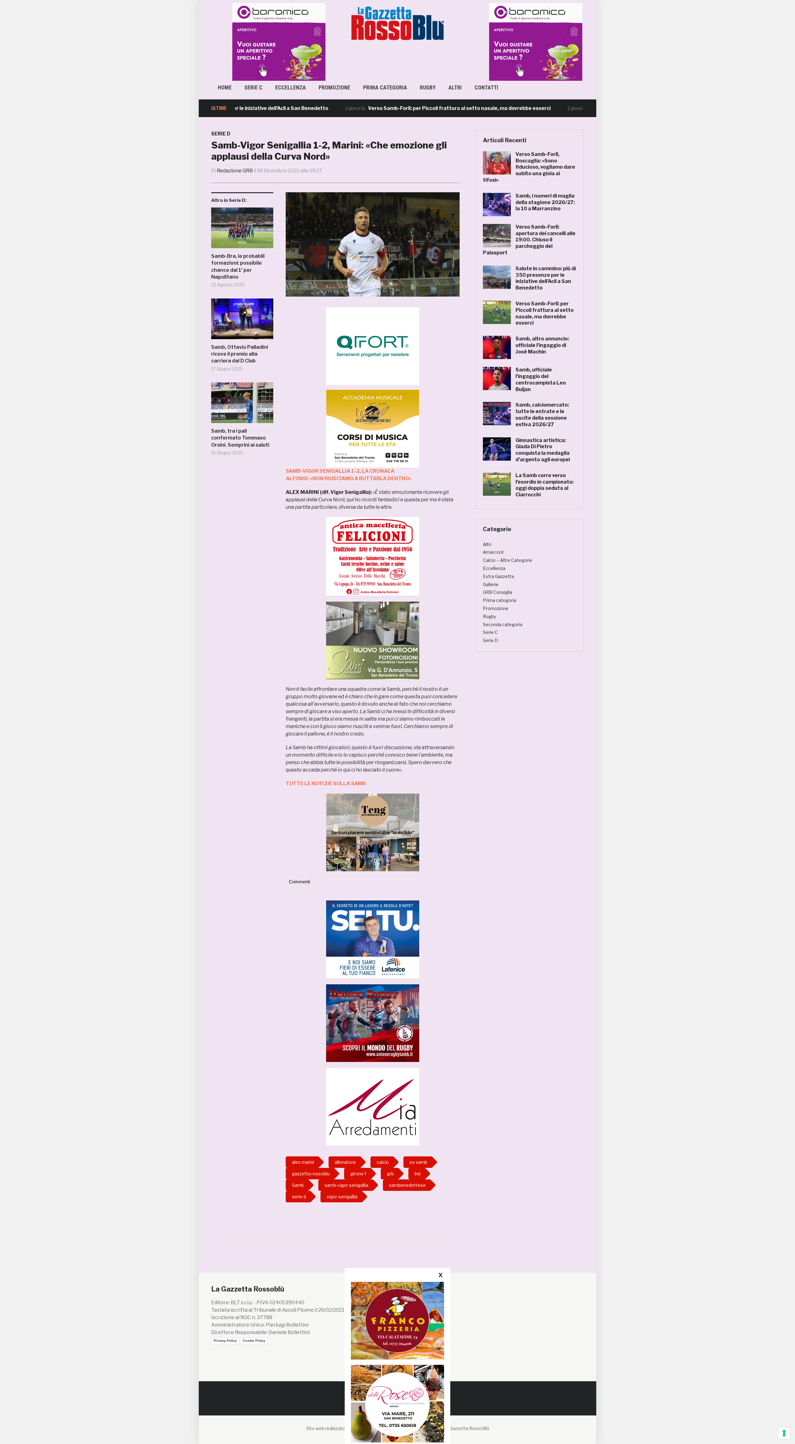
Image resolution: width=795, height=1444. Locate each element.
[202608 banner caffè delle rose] (397, 1403)
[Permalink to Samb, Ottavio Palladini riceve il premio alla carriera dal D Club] (242, 321)
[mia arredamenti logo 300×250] (372, 1106)
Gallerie (490, 584)
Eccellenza (290, 87)
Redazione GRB (235, 171)
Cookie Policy (254, 1340)
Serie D (220, 134)
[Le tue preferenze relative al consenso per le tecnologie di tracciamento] (784, 1433)
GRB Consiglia (497, 592)
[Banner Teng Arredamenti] (372, 832)
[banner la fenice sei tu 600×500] (372, 939)
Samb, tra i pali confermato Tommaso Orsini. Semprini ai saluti (240, 438)
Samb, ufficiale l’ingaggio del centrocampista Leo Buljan (541, 379)
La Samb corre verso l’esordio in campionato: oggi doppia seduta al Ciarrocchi (545, 485)
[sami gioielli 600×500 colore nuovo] (372, 640)
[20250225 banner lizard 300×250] (372, 428)
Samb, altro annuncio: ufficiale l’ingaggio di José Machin (542, 345)
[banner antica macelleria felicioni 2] (372, 556)
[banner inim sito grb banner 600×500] (270, 41)
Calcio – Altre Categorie (507, 560)
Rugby (428, 87)
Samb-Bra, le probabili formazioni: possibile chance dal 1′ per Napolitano (238, 266)
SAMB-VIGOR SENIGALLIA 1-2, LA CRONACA (340, 471)
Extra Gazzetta (498, 576)
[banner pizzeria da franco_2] (397, 1320)
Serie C (253, 87)
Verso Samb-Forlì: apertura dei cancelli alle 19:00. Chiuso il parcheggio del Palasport (529, 240)
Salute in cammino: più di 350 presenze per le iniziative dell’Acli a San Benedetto (546, 278)
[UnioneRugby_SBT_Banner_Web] (372, 1023)
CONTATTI (486, 87)
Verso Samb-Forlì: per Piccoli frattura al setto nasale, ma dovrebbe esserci (409, 108)
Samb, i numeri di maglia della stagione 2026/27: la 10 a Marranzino (545, 202)
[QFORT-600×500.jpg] (372, 346)
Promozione (334, 87)
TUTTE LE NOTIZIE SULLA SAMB (326, 783)
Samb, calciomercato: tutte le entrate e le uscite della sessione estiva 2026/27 (542, 414)
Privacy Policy (225, 1340)
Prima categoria (385, 87)
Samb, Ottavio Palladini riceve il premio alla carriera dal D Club (239, 354)
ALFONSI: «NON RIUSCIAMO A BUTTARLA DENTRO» (348, 478)
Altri (455, 87)
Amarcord (493, 552)
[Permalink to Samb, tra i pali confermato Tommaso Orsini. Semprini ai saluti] (242, 405)
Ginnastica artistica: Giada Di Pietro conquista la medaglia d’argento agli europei (543, 449)
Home (225, 87)
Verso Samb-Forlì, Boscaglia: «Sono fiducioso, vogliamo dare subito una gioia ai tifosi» (529, 167)
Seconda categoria (502, 624)
